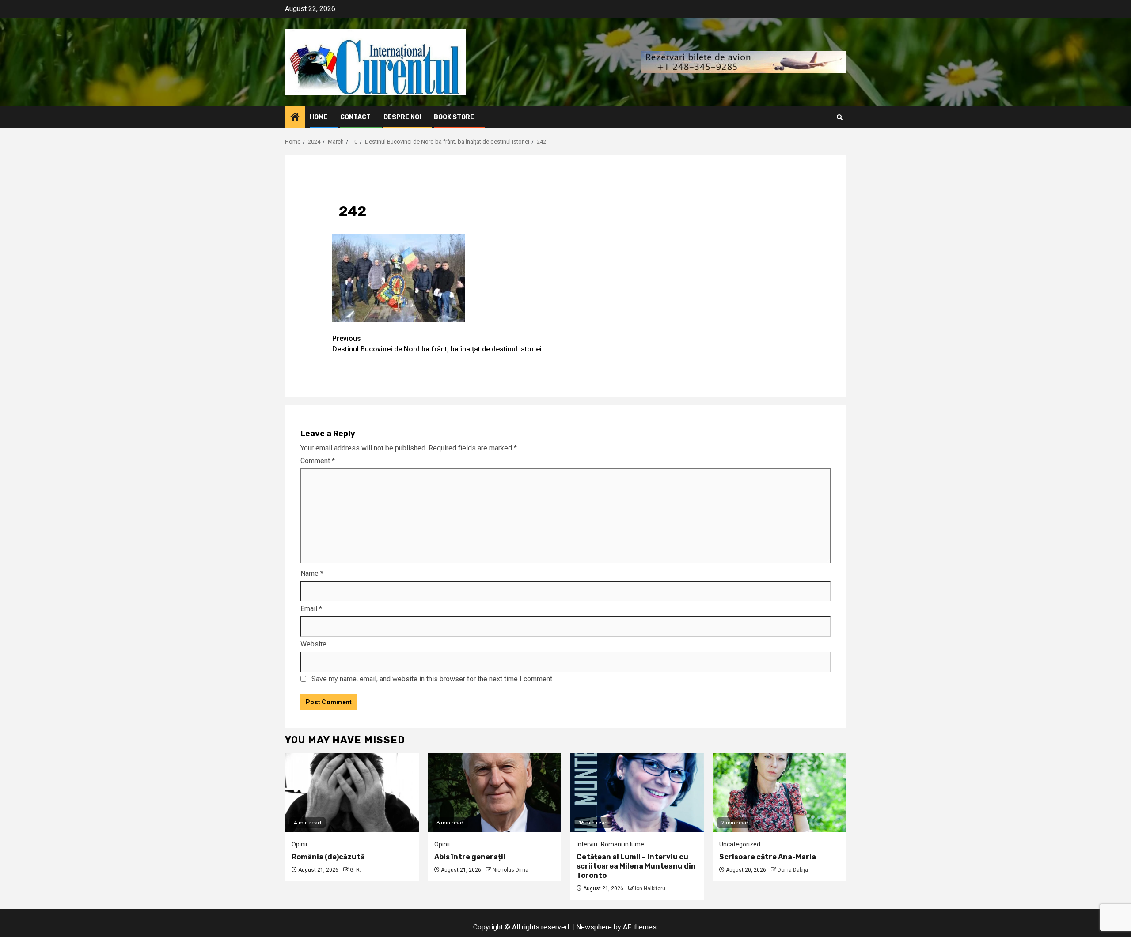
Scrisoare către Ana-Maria (767, 857)
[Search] (839, 117)
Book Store (454, 117)
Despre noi (402, 117)
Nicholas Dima (510, 870)
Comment (317, 461)
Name (311, 573)
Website (313, 644)
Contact (355, 117)
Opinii (299, 844)
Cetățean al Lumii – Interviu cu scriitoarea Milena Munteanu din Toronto (636, 866)
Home (318, 117)
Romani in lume (622, 844)
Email (311, 609)
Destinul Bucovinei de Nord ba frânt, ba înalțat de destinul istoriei (437, 343)
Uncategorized (739, 844)
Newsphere (594, 927)
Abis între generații (469, 857)
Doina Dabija (793, 870)
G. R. (355, 870)
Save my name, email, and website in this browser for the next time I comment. (432, 679)
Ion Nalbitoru (650, 888)
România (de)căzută (328, 857)
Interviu (587, 844)
